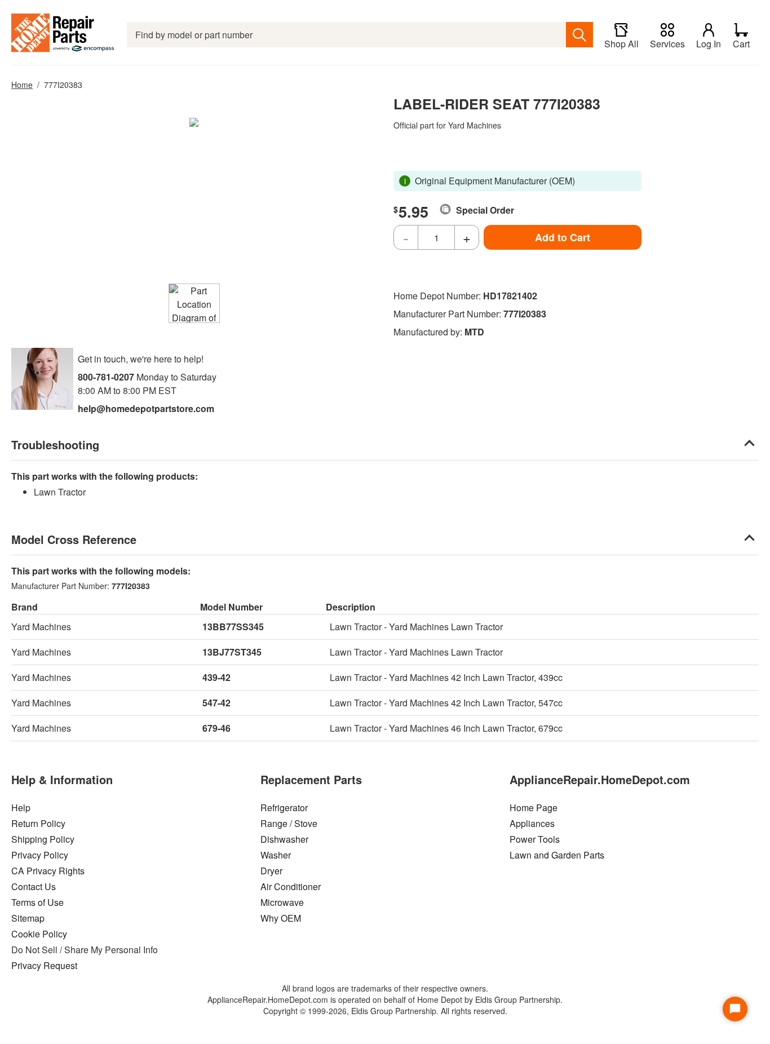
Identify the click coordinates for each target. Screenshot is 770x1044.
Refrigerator (284, 807)
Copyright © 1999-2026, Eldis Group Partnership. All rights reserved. (385, 1010)
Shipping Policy (42, 839)
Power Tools (535, 839)
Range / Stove (288, 823)
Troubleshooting (55, 444)
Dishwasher (284, 839)
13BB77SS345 (233, 626)
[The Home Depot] (63, 35)
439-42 (216, 677)
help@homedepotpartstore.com (146, 408)
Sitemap (28, 918)
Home (22, 84)
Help (20, 807)
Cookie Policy (39, 933)
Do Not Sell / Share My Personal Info (84, 949)
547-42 (216, 702)
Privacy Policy (39, 854)
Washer (275, 854)
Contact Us (33, 886)
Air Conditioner (290, 886)
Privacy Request (44, 965)
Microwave (282, 902)
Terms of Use (37, 902)
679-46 (216, 728)
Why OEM (280, 918)
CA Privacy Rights (48, 870)
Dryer (271, 870)
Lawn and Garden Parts (557, 854)
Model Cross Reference (73, 539)
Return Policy (38, 823)
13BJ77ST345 (232, 651)
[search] (579, 34)
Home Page (533, 807)
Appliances (532, 823)
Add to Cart (562, 237)
